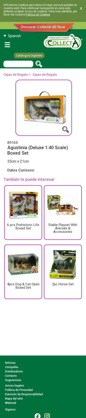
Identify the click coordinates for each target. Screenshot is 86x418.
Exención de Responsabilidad (24, 394)
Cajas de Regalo (15, 74)
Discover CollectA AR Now (43, 27)
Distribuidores (14, 371)
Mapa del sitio (14, 398)
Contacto (11, 375)
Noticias (10, 362)
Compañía (11, 367)
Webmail (10, 403)
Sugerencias (13, 380)
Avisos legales (14, 385)
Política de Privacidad (19, 390)
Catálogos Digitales (29, 55)
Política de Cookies (38, 14)
